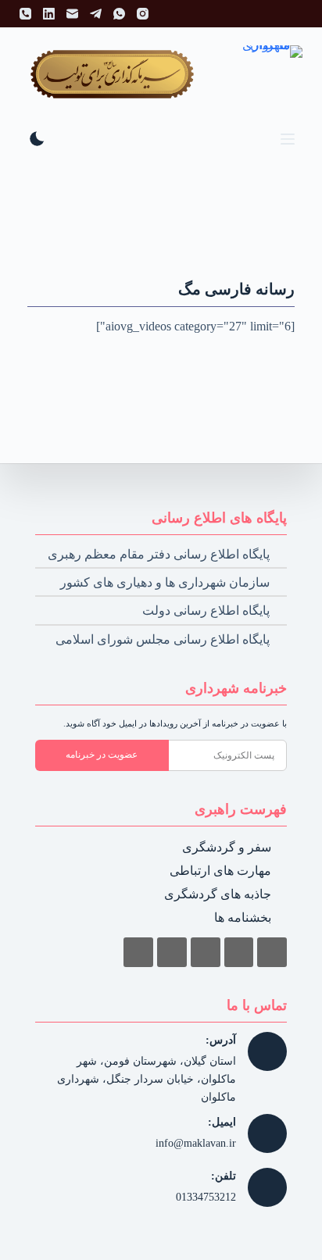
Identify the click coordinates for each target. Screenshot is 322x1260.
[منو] (288, 139)
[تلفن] (25, 14)
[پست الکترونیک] (72, 14)
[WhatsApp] (119, 14)
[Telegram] (96, 14)
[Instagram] (142, 14)
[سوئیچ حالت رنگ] (37, 138)
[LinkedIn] (49, 14)
